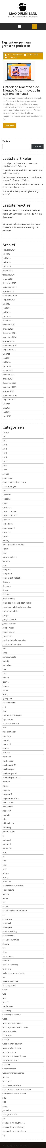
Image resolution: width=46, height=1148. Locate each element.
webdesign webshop (11, 1014)
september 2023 (9, 395)
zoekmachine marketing (13, 1127)
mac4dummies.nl (23, 13)
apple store (7, 523)
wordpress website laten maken (16, 1089)
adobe (5, 490)
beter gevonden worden (13, 544)
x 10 (4, 1098)
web (4, 998)
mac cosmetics (9, 731)
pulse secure (8, 890)
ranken (5, 894)
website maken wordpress (14, 1056)
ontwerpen (7, 848)
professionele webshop (12, 885)
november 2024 (9, 337)
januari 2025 (7, 329)
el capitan (6, 594)
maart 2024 (7, 370)
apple (4, 503)
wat (4, 994)
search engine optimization (14, 910)
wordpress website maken (14, 1093)
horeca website (9, 657)
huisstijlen (7, 665)
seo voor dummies (10, 939)
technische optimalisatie (13, 973)
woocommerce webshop (13, 1073)
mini (4, 819)
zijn (4, 1118)
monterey (6, 827)
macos (5, 786)
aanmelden (7, 478)
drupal (5, 590)
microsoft (6, 811)
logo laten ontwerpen (12, 715)
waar (4, 989)
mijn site (6, 815)
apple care (7, 507)
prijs (4, 869)
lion (4, 707)
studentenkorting (10, 964)
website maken (9, 1052)
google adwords (9, 619)
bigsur (5, 548)
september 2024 (9, 345)
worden (5, 1077)
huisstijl (5, 661)
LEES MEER (10, 125)
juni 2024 (6, 358)
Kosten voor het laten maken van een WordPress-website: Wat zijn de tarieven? (22, 214)
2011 (4, 440)
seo (4, 915)
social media (8, 956)
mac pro (6, 752)
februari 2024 (8, 374)
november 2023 (9, 387)
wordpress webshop (11, 1085)
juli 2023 (6, 403)
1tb (3, 436)
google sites (7, 636)
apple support (8, 528)
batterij (5, 540)
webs (4, 1018)
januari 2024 (7, 378)
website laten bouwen (12, 1043)
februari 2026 (8, 274)
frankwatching (8, 598)
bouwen (6, 561)
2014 (4, 453)
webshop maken (9, 1031)
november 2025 (9, 287)
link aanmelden (9, 702)
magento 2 (7, 794)
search (5, 906)
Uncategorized (9, 985)
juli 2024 (6, 354)
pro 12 (5, 877)
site (4, 948)
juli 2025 (6, 304)
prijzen (5, 873)
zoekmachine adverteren (13, 1122)
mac (4, 727)
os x (4, 852)
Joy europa (7, 224)
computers (7, 573)
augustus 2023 (8, 399)
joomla (5, 682)
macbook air (8, 761)
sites (4, 952)
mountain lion (8, 831)
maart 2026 (7, 270)
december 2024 (9, 333)
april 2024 (6, 366)
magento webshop (10, 798)
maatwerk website (10, 723)
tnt (3, 977)
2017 (4, 461)
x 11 (4, 1102)
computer (6, 569)
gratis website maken (11, 644)
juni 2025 (6, 308)
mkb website (8, 823)
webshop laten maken (12, 1023)
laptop (5, 694)
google (5, 615)
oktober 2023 (8, 391)
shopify (5, 944)
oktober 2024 (8, 341)
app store (6, 494)
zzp (4, 1135)
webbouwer (7, 1006)
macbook (6, 756)
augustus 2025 (8, 299)
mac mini (6, 744)
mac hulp (6, 736)
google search (8, 632)
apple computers (10, 515)
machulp (6, 781)
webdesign (7, 1010)
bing (4, 553)
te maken (6, 969)
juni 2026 (6, 258)
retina (5, 898)
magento (6, 790)
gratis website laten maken (14, 640)
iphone (5, 677)
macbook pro (8, 769)
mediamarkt (7, 806)
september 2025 (9, 295)
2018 (4, 465)
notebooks (7, 844)
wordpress (7, 1081)
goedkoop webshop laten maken (16, 603)
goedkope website (10, 611)
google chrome (9, 623)
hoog (4, 652)
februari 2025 (8, 324)
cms (4, 565)
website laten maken (11, 1048)
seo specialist (8, 935)
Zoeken (6, 141)
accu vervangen (9, 486)
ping (4, 865)
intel (4, 673)
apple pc (6, 519)
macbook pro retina (11, 777)
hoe (4, 648)
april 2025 (6, 316)
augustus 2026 (8, 250)
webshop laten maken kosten (15, 1027)
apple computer (9, 511)
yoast (4, 1106)
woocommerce (9, 1068)
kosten (5, 690)
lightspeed (7, 698)
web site (6, 1002)
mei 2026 (6, 262)
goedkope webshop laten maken (16, 607)
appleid (5, 536)
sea (4, 902)
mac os (5, 748)
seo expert (7, 927)
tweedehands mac (10, 981)
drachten (6, 586)
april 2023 (6, 416)
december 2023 (9, 383)
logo (4, 711)
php (4, 860)
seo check (6, 923)
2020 (4, 469)
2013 (4, 449)
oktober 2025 (8, 291)
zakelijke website (9, 1114)
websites (6, 1064)
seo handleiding (9, 931)
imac (4, 669)
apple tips (6, 532)
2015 (4, 457)
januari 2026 (7, 279)
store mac (6, 960)
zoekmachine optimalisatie (14, 1131)
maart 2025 (7, 320)
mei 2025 (6, 312)
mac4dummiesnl (9, 210)
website (5, 1039)
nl (3, 835)
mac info (6, 740)
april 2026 (6, 266)
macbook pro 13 (9, 773)
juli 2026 (6, 254)
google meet (8, 627)
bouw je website (9, 557)
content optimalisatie (11, 578)
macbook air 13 (9, 765)
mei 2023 (6, 412)
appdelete (6, 499)
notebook (6, 840)
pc (3, 856)
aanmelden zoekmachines (14, 482)
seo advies (7, 919)
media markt (8, 802)
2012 (4, 444)
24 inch (5, 474)
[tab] (19, 26)
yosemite (6, 1110)
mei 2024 (6, 362)
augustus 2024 (8, 349)
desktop (6, 582)
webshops (7, 1035)
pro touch (6, 881)
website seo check (10, 1060)
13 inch (5, 432)
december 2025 (9, 283)
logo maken (7, 719)
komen (5, 686)
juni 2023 (6, 408)
